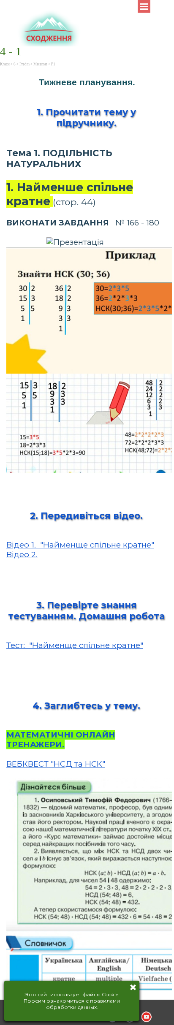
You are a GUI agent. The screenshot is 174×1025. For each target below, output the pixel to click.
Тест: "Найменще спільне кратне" (74, 645)
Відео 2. (22, 554)
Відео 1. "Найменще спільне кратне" (80, 545)
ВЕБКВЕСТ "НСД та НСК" (55, 764)
